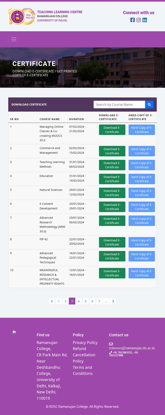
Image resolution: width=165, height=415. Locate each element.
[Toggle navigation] (14, 39)
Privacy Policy (85, 342)
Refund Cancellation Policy (84, 355)
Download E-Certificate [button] (112, 130)
